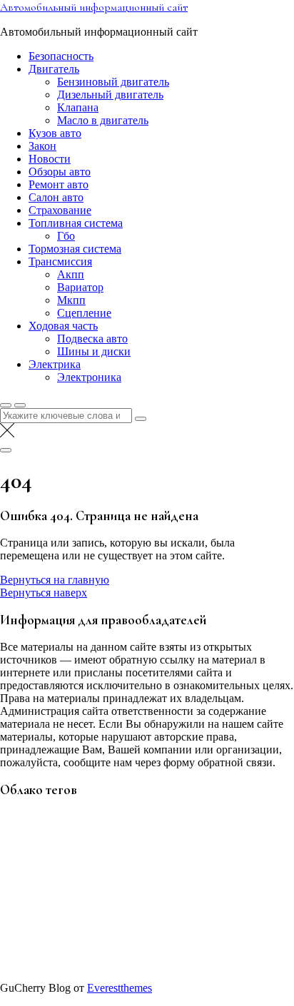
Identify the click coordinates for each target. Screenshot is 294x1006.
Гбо (66, 236)
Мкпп (71, 300)
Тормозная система (75, 249)
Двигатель (54, 69)
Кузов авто (55, 133)
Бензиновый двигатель (113, 82)
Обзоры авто (60, 172)
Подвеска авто (92, 338)
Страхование (60, 210)
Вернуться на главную (54, 580)
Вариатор (80, 287)
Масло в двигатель (102, 120)
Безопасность (61, 56)
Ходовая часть (63, 326)
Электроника (89, 377)
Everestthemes (119, 988)
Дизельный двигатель (110, 94)
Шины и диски (94, 351)
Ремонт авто (58, 184)
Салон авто (56, 197)
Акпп (70, 274)
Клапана (77, 107)
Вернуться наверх (43, 592)
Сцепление (84, 313)
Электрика (55, 364)
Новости (50, 159)
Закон (42, 146)
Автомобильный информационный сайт (94, 7)
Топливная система (76, 223)
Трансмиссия (60, 261)
